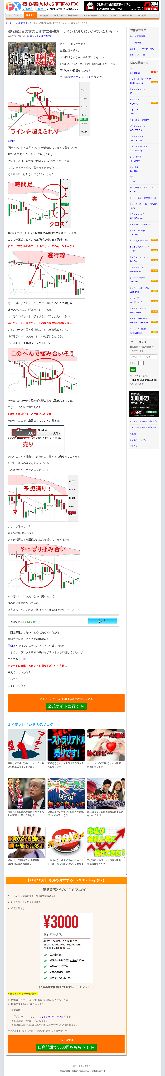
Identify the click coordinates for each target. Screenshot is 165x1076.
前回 (10, 141)
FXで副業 (142, 15)
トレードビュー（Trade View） (143, 198)
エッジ (33, 36)
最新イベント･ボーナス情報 (142, 49)
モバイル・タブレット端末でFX (143, 421)
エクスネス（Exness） (140, 241)
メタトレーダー (90, 15)
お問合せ (133, 446)
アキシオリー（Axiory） (140, 120)
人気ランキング (109, 15)
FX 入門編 (58, 15)
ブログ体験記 (45, 36)
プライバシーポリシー (139, 440)
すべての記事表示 (137, 36)
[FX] (42, 10)
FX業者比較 (127, 15)
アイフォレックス (80, 77)
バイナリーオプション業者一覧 (143, 427)
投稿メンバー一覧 (137, 55)
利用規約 (133, 434)
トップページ (14, 15)
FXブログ (30, 15)
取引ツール (73, 15)
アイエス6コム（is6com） (141, 224)
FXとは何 (44, 15)
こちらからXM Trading (50, 1016)
